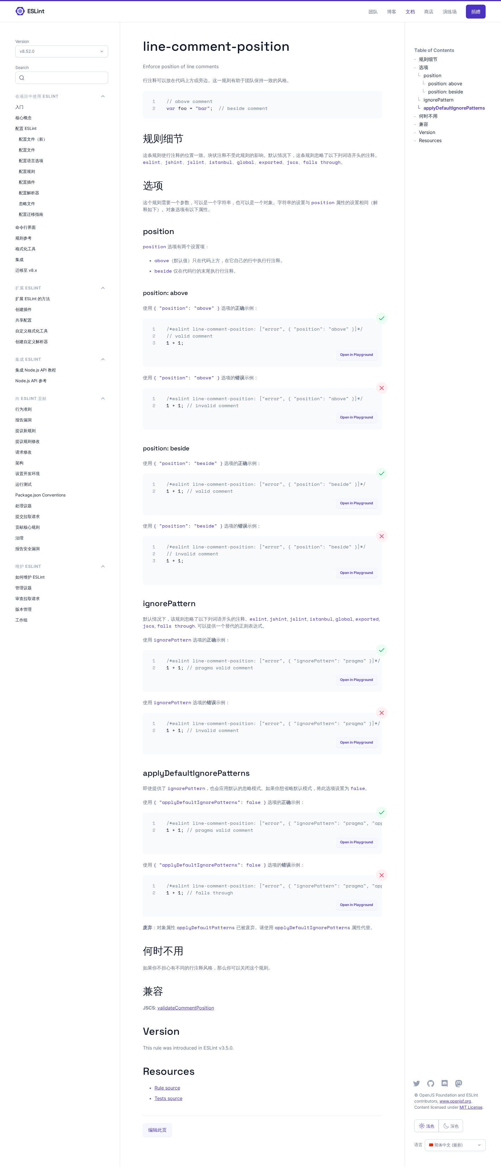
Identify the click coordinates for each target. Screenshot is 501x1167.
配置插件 (27, 182)
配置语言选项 (31, 160)
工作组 (21, 619)
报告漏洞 (23, 419)
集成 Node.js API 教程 (35, 369)
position (432, 75)
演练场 (450, 12)
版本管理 (23, 609)
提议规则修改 (27, 441)
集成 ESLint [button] (28, 359)
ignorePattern (438, 100)
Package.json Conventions (40, 494)
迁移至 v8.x (26, 270)
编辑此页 (157, 1130)
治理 (19, 537)
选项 (423, 67)
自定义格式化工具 (31, 330)
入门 (19, 106)
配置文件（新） (33, 139)
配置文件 (27, 149)
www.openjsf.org (455, 1101)
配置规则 (27, 171)
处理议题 (23, 505)
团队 (373, 12)
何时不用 (428, 116)
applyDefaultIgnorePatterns (454, 108)
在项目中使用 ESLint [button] (37, 96)
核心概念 (23, 117)
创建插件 (23, 309)
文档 (410, 12)
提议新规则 (25, 430)
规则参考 (23, 237)
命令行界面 (25, 227)
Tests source (168, 1098)
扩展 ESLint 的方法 (32, 298)
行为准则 (23, 409)
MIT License (471, 1107)
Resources (430, 140)
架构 (19, 462)
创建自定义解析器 (31, 341)
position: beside (445, 92)
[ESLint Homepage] (29, 11)
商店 (428, 12)
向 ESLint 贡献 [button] (31, 398)
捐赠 (475, 12)
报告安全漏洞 (27, 548)
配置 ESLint (26, 128)
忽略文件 (27, 203)
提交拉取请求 (27, 516)
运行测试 (23, 484)
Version (427, 132)
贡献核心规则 (27, 527)
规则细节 (428, 59)
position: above (445, 83)
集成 (19, 259)
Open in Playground (356, 354)
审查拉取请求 (27, 598)
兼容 (423, 124)
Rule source (167, 1088)
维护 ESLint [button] (28, 566)
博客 (391, 12)
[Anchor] (189, 138)
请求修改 (23, 452)
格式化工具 (25, 248)
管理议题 (23, 587)
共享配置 (23, 320)
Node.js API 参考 (31, 380)
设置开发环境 (27, 473)
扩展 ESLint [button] (28, 287)
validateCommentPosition (185, 1008)
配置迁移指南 (31, 214)
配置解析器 (29, 192)
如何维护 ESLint (30, 577)
